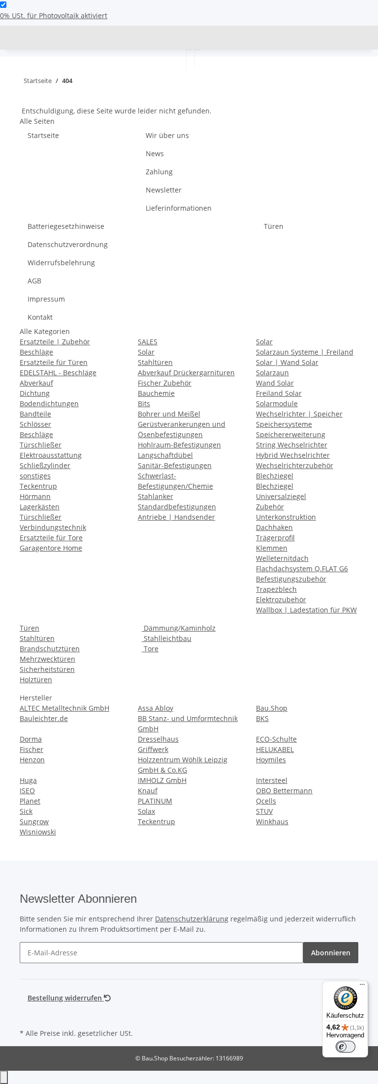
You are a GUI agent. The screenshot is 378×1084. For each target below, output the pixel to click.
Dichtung (35, 393)
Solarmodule (277, 403)
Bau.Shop (271, 708)
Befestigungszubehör (291, 579)
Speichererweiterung (290, 434)
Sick (26, 811)
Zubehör (270, 506)
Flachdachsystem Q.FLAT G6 (302, 568)
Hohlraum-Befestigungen (179, 444)
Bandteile (35, 413)
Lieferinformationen (179, 208)
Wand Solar (275, 383)
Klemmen (271, 548)
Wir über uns (167, 135)
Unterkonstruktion (286, 517)
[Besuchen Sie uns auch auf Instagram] (27, 1014)
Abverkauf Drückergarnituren (186, 372)
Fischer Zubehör (164, 383)
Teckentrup (38, 486)
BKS (262, 718)
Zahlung (159, 171)
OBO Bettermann (284, 790)
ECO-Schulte (276, 739)
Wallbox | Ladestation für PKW (306, 609)
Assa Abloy (155, 708)
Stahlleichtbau (166, 638)
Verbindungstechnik (53, 527)
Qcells (266, 801)
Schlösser (35, 424)
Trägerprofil (275, 537)
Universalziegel (281, 496)
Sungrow (34, 821)
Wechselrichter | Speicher (299, 413)
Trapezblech (276, 589)
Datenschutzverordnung (68, 244)
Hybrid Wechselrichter (293, 455)
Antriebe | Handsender (176, 517)
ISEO (27, 790)
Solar (146, 352)
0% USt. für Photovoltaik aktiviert (53, 15)
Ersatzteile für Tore (51, 537)
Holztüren (36, 679)
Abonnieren (330, 952)
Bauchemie (156, 393)
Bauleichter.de (44, 718)
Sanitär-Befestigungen (175, 465)
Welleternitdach (282, 558)
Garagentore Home (51, 548)
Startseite (43, 135)
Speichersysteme (284, 424)
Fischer (31, 749)
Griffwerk (153, 749)
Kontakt (40, 317)
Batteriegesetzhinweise (66, 226)
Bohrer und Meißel (169, 413)
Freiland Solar (279, 393)
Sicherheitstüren (47, 669)
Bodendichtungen (49, 403)
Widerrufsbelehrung (61, 262)
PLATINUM (155, 801)
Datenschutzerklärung (191, 918)
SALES (148, 341)
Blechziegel (274, 475)
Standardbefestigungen (177, 506)
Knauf (148, 790)
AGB (34, 280)
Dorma (31, 739)
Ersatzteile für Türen (54, 362)
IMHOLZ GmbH (162, 780)
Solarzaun (272, 372)
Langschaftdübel (165, 455)
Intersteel (271, 780)
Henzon (32, 759)
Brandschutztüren (50, 648)
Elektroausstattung (51, 455)
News (155, 153)
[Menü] (362, 987)
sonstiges (35, 475)
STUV (264, 811)
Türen (274, 226)
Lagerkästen (40, 506)
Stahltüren (155, 362)
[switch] (3, 4)
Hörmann (35, 496)
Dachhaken (274, 527)
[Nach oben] (4, 1077)
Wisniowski (38, 831)
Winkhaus (272, 821)
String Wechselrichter (291, 444)
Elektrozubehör (281, 599)
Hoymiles (271, 759)
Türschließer (41, 444)
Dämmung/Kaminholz (179, 628)
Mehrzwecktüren (47, 659)
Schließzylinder (45, 465)
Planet (30, 801)
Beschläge (36, 352)
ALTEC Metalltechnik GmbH (64, 708)
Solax (146, 811)
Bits (144, 403)
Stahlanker (155, 496)
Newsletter (164, 190)
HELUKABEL (275, 749)
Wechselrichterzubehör (294, 465)
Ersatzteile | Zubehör (55, 341)
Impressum (46, 299)
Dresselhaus (158, 739)
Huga (28, 780)
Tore (150, 648)
